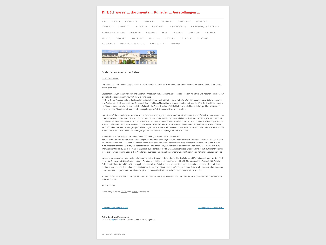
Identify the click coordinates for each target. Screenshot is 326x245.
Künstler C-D (178, 32)
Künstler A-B (151, 32)
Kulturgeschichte (157, 44)
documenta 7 (141, 27)
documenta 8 (124, 27)
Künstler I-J (106, 38)
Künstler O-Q (154, 38)
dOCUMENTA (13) (149, 21)
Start (104, 21)
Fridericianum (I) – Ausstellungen (205, 27)
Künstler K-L (122, 38)
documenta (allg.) (178, 27)
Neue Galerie (135, 32)
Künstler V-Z (202, 38)
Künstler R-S (170, 38)
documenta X (201, 21)
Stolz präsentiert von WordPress (113, 234)
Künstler (135, 191)
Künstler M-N (137, 38)
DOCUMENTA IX (107, 27)
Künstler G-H (210, 32)
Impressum (175, 44)
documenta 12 (167, 21)
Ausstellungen (108, 44)
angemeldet (116, 219)
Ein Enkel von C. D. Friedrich (211, 207)
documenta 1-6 (158, 27)
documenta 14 (131, 21)
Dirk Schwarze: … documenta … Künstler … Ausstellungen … (151, 12)
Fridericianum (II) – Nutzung (113, 32)
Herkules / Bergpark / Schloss (132, 44)
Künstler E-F (194, 32)
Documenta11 (185, 21)
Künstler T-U (186, 38)
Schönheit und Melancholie (115, 207)
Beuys (164, 32)
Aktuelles (116, 21)
